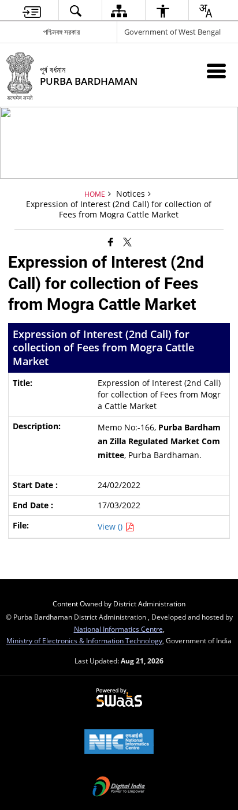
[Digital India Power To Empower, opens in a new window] (119, 787)
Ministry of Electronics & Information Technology (84, 640)
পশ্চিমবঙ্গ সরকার (61, 32)
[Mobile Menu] (216, 71)
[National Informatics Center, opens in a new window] (119, 742)
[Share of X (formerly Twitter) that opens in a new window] (127, 241)
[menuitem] (31, 10)
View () (111, 526)
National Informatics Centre (118, 628)
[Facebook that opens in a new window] (110, 241)
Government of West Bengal (172, 32)
